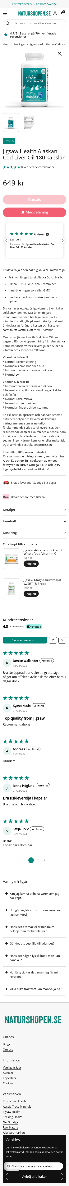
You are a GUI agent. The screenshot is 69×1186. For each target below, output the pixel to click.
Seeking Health (12, 1117)
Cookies (8, 1083)
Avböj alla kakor (34, 1176)
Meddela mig (37, 212)
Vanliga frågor (12, 1067)
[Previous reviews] (6, 240)
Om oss (8, 1049)
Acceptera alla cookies (34, 1166)
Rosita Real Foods (14, 1101)
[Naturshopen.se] (34, 13)
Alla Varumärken (14, 1132)
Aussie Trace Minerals (17, 1106)
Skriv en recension (25, 640)
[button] (62, 13)
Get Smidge (10, 1122)
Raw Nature (10, 1127)
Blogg (6, 1044)
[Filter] (53, 640)
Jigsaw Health (12, 1112)
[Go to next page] (45, 860)
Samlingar (19, 44)
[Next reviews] (62, 240)
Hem (5, 44)
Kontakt (8, 1072)
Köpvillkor (9, 1078)
